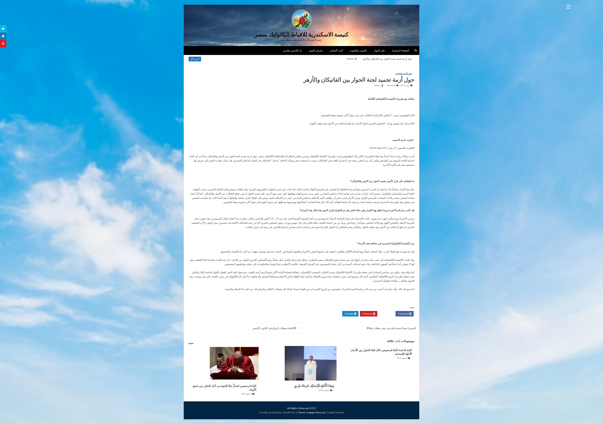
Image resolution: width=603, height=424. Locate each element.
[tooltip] (3, 28)
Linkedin (349, 313)
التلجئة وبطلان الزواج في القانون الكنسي (273, 328)
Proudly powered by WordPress (277, 412)
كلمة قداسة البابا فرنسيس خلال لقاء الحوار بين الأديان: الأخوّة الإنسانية (381, 352)
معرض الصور (316, 50)
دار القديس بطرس (292, 50)
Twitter (385, 313)
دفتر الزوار (379, 50)
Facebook (404, 313)
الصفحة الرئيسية (400, 50)
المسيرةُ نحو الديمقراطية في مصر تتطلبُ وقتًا (392, 328)
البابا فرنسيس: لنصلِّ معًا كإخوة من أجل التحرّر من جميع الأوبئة (224, 388)
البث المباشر (336, 50)
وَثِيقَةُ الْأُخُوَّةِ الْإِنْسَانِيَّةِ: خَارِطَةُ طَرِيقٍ (314, 386)
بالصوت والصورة (358, 50)
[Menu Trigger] (568, 6)
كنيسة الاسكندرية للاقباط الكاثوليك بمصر (301, 34)
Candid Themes (335, 412)
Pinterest (367, 313)
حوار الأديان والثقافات (403, 73)
